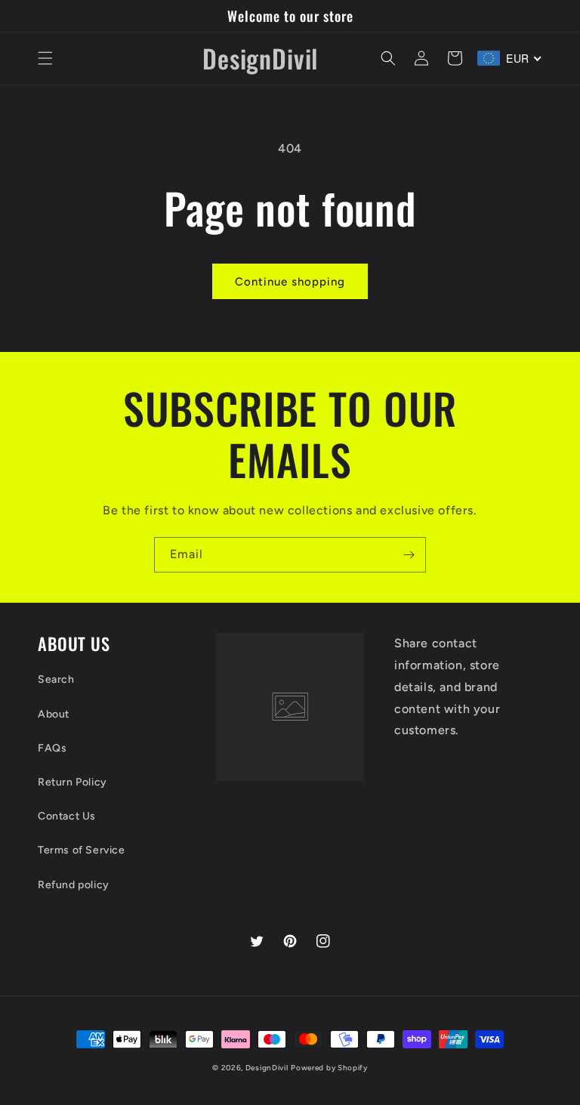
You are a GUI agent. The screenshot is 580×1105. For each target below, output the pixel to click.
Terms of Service (81, 850)
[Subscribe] (408, 555)
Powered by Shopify (329, 1068)
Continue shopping (290, 282)
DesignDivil (266, 1068)
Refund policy (74, 884)
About (53, 714)
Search (56, 679)
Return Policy (72, 782)
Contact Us (67, 816)
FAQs (52, 748)
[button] (45, 58)
